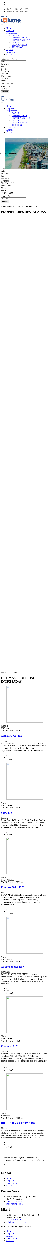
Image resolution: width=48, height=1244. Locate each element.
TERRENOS (17, 47)
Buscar (5, 92)
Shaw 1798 (7, 812)
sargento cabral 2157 (12, 966)
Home (9, 28)
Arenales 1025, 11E (11, 735)
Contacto (10, 54)
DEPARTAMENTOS (21, 40)
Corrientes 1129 (9, 1046)
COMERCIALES (19, 38)
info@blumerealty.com (16, 1222)
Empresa (10, 30)
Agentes (9, 49)
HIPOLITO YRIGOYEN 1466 (18, 1123)
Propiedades (11, 33)
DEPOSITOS (17, 42)
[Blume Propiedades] (11, 23)
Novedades (11, 52)
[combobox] (3, 62)
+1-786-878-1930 (20, 11)
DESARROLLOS (19, 45)
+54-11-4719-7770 (21, 9)
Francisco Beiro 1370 (12, 887)
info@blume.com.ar (14, 1204)
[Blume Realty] (7, 101)
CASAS (15, 35)
